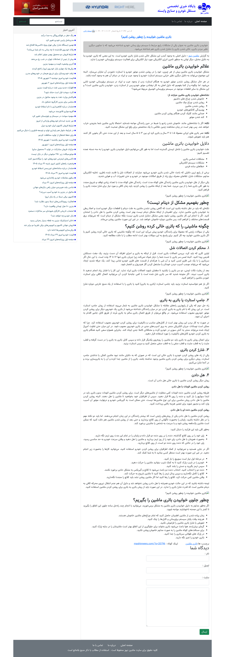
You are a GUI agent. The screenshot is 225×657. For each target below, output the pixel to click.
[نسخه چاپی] (93, 31)
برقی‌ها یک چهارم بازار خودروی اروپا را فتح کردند (53, 69)
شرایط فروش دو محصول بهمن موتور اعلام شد (54, 54)
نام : (202, 554)
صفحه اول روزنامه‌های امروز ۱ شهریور (58, 144)
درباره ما (188, 21)
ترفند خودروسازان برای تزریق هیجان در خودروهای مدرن (50, 73)
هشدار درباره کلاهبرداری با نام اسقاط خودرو (54, 107)
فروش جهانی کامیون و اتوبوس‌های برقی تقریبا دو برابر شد (49, 225)
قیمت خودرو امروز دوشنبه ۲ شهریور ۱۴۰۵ (56, 78)
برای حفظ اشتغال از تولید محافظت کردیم (56, 135)
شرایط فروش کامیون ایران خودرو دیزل (57, 125)
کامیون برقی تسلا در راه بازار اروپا (59, 197)
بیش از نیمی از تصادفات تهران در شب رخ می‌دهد (52, 59)
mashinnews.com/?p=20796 (149, 544)
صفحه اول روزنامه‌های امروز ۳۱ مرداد (58, 182)
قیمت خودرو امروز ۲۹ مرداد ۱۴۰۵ (59, 235)
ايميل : (202, 565)
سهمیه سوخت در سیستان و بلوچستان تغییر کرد (53, 116)
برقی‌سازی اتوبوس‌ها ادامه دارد (60, 230)
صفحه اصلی (201, 21)
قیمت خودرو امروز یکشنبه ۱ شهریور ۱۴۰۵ (56, 140)
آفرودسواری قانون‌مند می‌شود (61, 111)
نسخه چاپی (87, 31)
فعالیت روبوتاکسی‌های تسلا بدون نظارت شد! (54, 201)
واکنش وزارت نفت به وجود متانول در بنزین (55, 97)
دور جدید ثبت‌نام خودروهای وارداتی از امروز (55, 121)
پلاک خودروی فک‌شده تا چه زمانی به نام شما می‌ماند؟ (50, 50)
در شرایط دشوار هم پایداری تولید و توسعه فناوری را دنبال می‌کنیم (45, 130)
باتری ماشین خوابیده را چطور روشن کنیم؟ (146, 36)
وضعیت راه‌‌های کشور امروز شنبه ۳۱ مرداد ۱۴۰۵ (53, 163)
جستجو (22, 21)
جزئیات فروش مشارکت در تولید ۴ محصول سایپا (53, 149)
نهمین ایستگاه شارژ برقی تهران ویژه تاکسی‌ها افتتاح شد (50, 45)
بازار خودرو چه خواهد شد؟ (62, 216)
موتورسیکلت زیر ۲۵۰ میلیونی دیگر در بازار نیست (52, 154)
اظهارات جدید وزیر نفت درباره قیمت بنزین (55, 88)
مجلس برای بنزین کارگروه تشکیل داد (58, 102)
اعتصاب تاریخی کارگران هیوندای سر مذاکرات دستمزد (51, 211)
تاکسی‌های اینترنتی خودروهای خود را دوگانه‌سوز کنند (51, 159)
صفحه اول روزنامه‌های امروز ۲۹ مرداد (58, 239)
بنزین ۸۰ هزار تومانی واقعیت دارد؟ (59, 206)
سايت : (202, 577)
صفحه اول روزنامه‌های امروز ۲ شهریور (57, 83)
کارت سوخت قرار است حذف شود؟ (59, 92)
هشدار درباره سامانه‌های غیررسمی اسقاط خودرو (53, 168)
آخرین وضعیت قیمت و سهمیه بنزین (58, 64)
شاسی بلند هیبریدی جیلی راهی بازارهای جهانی (53, 187)
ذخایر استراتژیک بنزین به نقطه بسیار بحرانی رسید (52, 220)
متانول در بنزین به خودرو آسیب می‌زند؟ (56, 192)
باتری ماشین (191, 544)
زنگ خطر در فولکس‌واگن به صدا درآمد (57, 35)
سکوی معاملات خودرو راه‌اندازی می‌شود (57, 178)
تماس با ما (177, 21)
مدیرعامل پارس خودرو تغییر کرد (60, 40)
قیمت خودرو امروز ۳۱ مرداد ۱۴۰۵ (59, 173)
